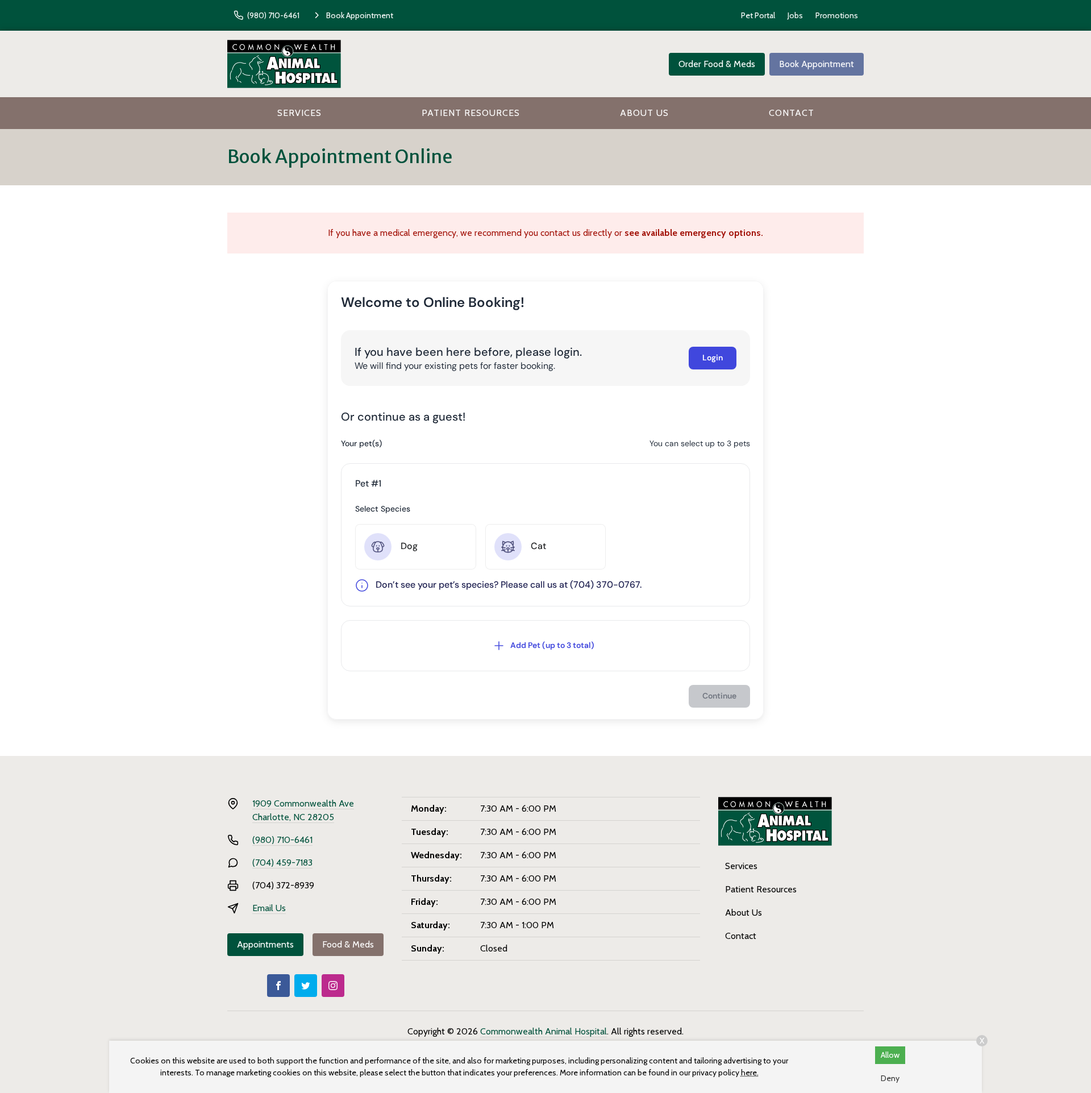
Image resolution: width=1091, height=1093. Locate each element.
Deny (890, 1078)
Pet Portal (758, 15)
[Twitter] (305, 985)
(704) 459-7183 (282, 862)
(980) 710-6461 (282, 839)
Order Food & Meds (716, 64)
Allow (890, 1055)
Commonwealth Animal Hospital (543, 1031)
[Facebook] (278, 985)
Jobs (795, 15)
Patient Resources (471, 112)
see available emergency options (692, 232)
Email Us (269, 908)
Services (299, 112)
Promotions (836, 15)
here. (750, 1072)
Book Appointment (816, 64)
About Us (644, 112)
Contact (791, 112)
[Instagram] (333, 985)
